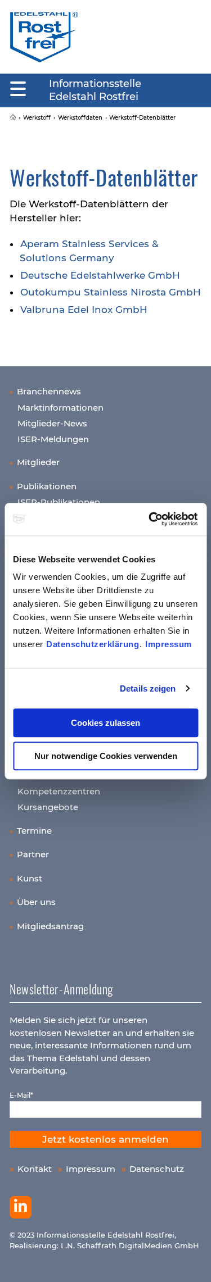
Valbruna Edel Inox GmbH (83, 309)
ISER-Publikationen (58, 502)
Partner (33, 854)
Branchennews (49, 391)
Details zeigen (148, 688)
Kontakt (34, 1168)
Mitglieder (38, 462)
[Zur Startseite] (44, 36)
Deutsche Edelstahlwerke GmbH (100, 275)
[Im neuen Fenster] (21, 1207)
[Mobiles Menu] (18, 89)
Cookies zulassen (105, 723)
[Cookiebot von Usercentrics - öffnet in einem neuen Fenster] (150, 519)
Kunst (29, 878)
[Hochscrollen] (191, 1262)
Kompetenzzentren (58, 791)
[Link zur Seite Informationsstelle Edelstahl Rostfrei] (13, 117)
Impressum (168, 644)
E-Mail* (21, 1095)
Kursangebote (47, 807)
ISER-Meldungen (53, 439)
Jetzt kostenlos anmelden (105, 1139)
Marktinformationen (60, 407)
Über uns (36, 902)
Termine (34, 830)
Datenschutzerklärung (92, 644)
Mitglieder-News (52, 423)
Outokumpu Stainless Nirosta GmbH (110, 292)
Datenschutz (156, 1168)
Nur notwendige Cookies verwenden (105, 756)
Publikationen (47, 486)
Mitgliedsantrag (50, 926)
